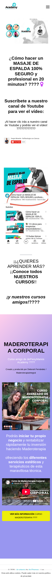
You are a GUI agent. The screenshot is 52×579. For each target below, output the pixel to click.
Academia (20, 570)
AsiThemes (34, 570)
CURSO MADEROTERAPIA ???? (26, 516)
